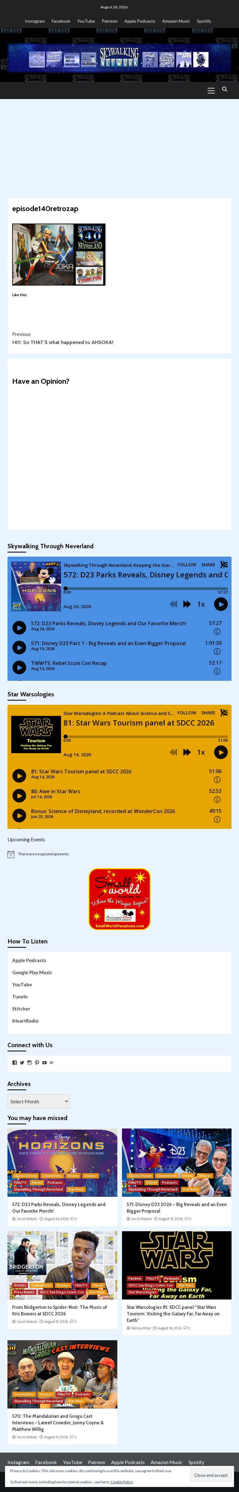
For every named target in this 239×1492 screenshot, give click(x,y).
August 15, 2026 (56, 1321)
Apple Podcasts (139, 21)
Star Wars (76, 1189)
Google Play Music (32, 972)
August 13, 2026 (56, 1437)
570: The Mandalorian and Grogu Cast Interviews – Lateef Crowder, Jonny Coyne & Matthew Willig (58, 1422)
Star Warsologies (143, 1292)
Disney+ (90, 1175)
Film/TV (20, 1182)
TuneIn (20, 996)
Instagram (35, 21)
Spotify (204, 21)
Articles (20, 1285)
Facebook (61, 21)
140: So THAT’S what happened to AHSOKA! (62, 338)
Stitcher (21, 1008)
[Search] (224, 89)
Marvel (37, 1182)
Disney (73, 1175)
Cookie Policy (121, 1482)
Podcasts (55, 1182)
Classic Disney (25, 1175)
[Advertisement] (119, 145)
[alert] (119, 854)
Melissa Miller (141, 1328)
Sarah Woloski (27, 1219)
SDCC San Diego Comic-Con (62, 1292)
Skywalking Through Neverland (38, 1189)
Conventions (52, 1175)
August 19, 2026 (171, 1219)
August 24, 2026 (56, 1219)
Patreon (110, 21)
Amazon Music (176, 21)
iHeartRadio (25, 1021)
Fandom (135, 1278)
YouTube (86, 21)
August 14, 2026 (169, 1328)
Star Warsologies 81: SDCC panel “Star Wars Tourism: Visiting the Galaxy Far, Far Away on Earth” (173, 1313)
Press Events (24, 1292)
